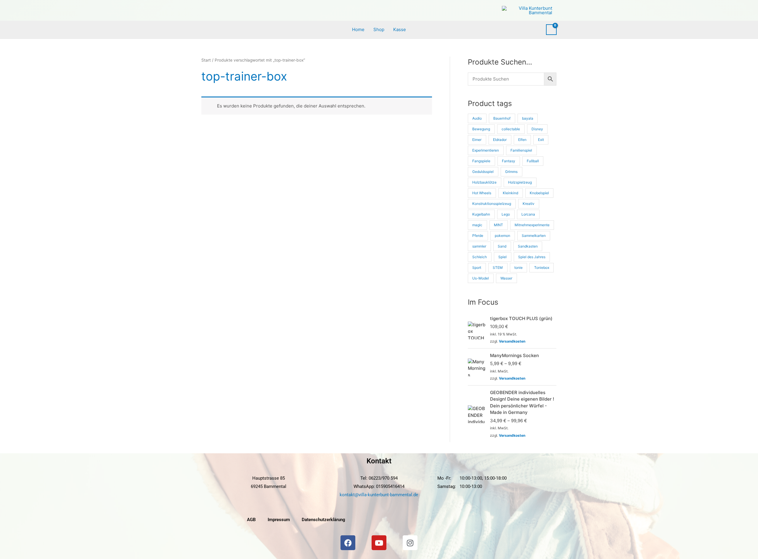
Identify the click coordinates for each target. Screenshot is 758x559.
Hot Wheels (481, 193)
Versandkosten (512, 341)
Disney (537, 129)
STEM (498, 267)
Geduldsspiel (483, 171)
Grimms (511, 171)
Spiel (502, 257)
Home (358, 29)
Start (206, 60)
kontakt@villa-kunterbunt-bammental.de (379, 494)
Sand (502, 246)
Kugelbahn (481, 214)
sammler (479, 246)
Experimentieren (485, 150)
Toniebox (541, 267)
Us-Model (480, 278)
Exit (541, 139)
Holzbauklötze (484, 182)
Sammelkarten (534, 235)
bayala (527, 118)
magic (477, 225)
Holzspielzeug (520, 182)
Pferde (477, 235)
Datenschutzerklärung (323, 519)
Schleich (479, 257)
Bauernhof (501, 118)
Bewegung (481, 129)
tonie (518, 267)
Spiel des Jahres (531, 257)
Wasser (506, 278)
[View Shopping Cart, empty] (551, 29)
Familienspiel (521, 150)
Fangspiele (481, 161)
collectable (511, 129)
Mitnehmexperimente (532, 225)
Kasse (399, 29)
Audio (477, 118)
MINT (498, 225)
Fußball (533, 161)
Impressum (279, 519)
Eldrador (500, 139)
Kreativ (528, 203)
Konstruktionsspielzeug (491, 203)
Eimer (476, 139)
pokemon (502, 235)
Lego (506, 214)
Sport (476, 267)
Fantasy (508, 161)
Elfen (522, 139)
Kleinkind (510, 193)
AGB (251, 519)
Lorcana (528, 214)
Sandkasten (528, 246)
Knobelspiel (539, 193)
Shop (378, 29)
